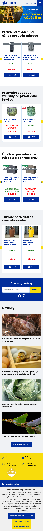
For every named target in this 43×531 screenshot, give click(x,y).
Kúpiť (14, 75)
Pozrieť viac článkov (21, 444)
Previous (1, 59)
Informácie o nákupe (11, 484)
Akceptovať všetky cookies (21, 516)
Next (42, 59)
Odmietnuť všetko (21, 521)
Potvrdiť (35, 290)
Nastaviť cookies (21, 526)
